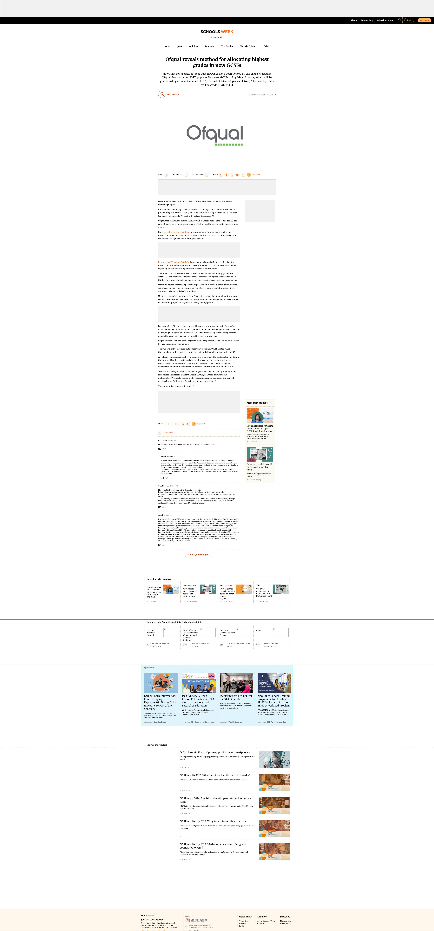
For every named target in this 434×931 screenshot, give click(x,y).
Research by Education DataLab (173, 262)
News (167, 46)
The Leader (227, 46)
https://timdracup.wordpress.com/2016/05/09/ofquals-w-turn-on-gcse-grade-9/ (192, 492)
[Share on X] (232, 175)
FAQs (241, 926)
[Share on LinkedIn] (237, 175)
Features (209, 46)
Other (267, 46)
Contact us (243, 921)
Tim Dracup (163, 486)
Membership (285, 921)
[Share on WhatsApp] (221, 175)
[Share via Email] (243, 175)
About (353, 20)
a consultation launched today (176, 232)
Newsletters (285, 924)
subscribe (424, 20)
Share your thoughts (198, 554)
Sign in (409, 20)
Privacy (242, 924)
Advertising (367, 20)
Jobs (179, 46)
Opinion (193, 46)
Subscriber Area (384, 20)
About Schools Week (266, 921)
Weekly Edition (248, 46)
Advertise (261, 924)
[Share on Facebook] (227, 175)
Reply (164, 449)
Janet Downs (167, 457)
